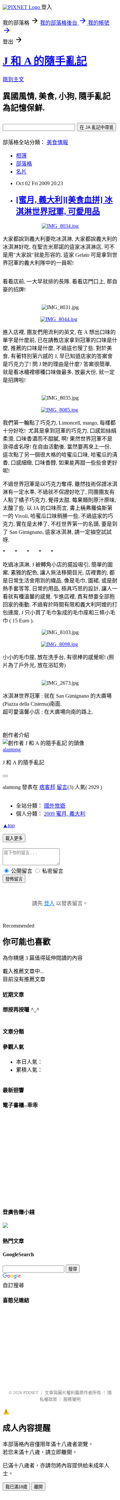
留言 (62, 787)
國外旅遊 (54, 806)
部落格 (24, 164)
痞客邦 (47, 787)
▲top (9, 825)
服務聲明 (72, 1399)
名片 (21, 172)
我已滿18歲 (16, 1486)
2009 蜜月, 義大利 (64, 814)
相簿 (21, 156)
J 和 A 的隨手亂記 (45, 61)
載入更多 (14, 838)
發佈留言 (14, 879)
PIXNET (30, 1392)
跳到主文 (13, 79)
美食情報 (57, 142)
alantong (12, 749)
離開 (38, 1486)
